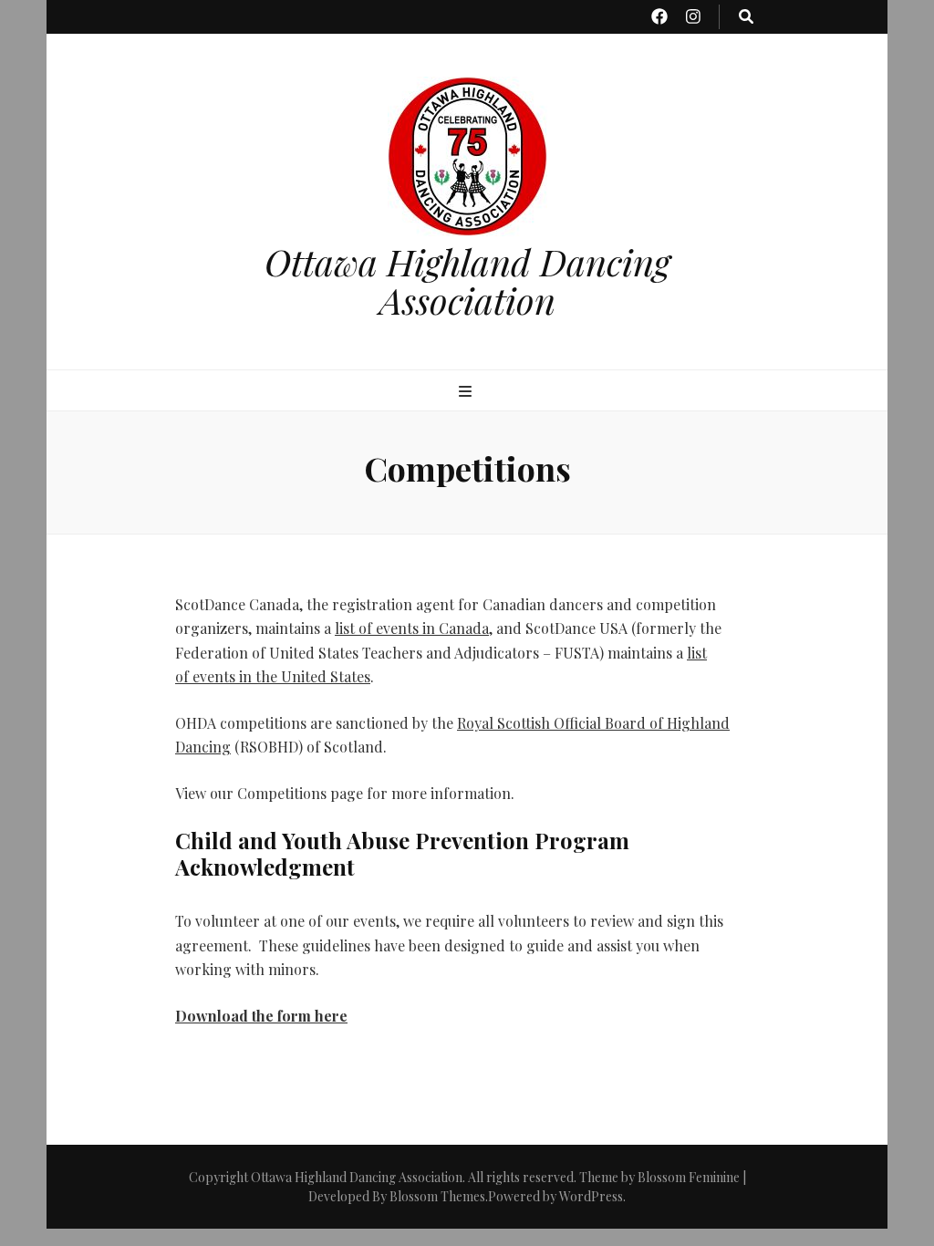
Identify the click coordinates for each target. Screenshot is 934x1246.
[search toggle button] (746, 17)
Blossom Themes (437, 1196)
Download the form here (261, 1015)
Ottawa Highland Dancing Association (467, 280)
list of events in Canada (412, 628)
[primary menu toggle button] (467, 391)
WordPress (591, 1196)
